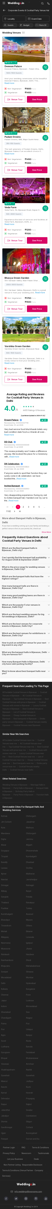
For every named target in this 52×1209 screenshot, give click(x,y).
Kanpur (29, 1035)
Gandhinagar (6, 1127)
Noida (28, 1041)
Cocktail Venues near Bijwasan (27, 725)
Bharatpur (5, 920)
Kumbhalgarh (7, 914)
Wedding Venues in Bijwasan (14, 785)
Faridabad (30, 1052)
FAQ (23, 1147)
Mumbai (29, 977)
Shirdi (28, 960)
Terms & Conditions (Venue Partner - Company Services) (22, 1173)
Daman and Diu (32, 1139)
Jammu (29, 839)
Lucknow (30, 1000)
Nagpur (29, 1018)
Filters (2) (42, 25)
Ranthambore (7, 960)
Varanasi (5, 1064)
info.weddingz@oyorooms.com (28, 1191)
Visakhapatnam (8, 1070)
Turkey (29, 908)
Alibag (4, 891)
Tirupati (4, 856)
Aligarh (29, 845)
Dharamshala (32, 851)
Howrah (29, 1093)
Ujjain (3, 1133)
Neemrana (5, 943)
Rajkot (29, 1104)
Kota (3, 828)
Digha (3, 839)
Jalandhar (5, 1110)
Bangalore (30, 989)
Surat (3, 1041)
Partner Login (9, 1147)
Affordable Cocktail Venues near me (18, 740)
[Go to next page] (14, 511)
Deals (36, 1159)
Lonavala (30, 937)
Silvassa (29, 972)
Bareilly (4, 862)
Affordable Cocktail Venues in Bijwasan (19, 692)
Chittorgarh (31, 816)
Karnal (4, 1093)
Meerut (4, 1081)
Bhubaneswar (32, 1058)
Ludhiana (5, 1047)
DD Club (8, 442)
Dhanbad (30, 862)
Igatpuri (29, 943)
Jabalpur (5, 1116)
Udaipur (29, 1029)
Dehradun (5, 1098)
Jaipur (4, 1000)
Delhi (3, 983)
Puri (28, 1024)
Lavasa (4, 868)
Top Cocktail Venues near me (21, 747)
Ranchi (4, 1087)
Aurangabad (31, 1133)
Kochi (28, 1087)
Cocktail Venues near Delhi (21, 770)
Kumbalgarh (31, 856)
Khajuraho (5, 966)
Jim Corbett (6, 822)
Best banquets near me (23, 763)
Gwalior (29, 1110)
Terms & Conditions (40, 1147)
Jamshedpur (31, 879)
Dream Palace (11, 420)
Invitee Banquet (12, 486)
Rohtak (4, 816)
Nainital (4, 879)
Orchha (29, 868)
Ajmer (4, 874)
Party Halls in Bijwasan (23, 788)
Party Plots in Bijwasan (23, 795)
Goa (28, 1012)
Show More (46, 532)
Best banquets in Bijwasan (25, 719)
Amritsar (30, 1064)
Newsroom (26, 1153)
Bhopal (4, 1058)
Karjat (28, 891)
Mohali (4, 931)
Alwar (3, 845)
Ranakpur (30, 902)
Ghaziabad (6, 1012)
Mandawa (5, 833)
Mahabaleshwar (33, 966)
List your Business (15, 1159)
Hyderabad (31, 983)
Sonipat (4, 972)
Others (29, 926)
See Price (37, 99)
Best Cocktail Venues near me (22, 757)
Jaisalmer (30, 822)
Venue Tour (17, 99)
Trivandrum (6, 926)
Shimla (4, 1121)
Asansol (29, 914)
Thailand (5, 902)
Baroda (29, 1047)
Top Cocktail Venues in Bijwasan (28, 699)
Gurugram (5, 1052)
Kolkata (4, 989)
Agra (3, 1035)
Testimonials (43, 1153)
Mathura (30, 828)
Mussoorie (5, 949)
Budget (26, 25)
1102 (8, 511)
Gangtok (4, 897)
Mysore (29, 920)
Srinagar (5, 885)
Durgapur (5, 851)
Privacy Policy (9, 1153)
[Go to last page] (20, 511)
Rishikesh (5, 954)
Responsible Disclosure (32, 1165)
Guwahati (5, 1075)
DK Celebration (11, 464)
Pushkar (4, 908)
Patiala (29, 897)
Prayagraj (30, 1098)
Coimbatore (31, 1116)
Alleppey (5, 937)
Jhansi (29, 949)
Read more (9, 83)
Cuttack (29, 1127)
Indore (4, 1006)
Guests (10, 25)
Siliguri (29, 1121)
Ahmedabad (31, 1006)
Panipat (4, 1139)
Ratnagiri (30, 885)
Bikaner (29, 931)
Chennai (4, 995)
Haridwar (30, 954)
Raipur (4, 1104)
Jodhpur (29, 1081)
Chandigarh (6, 1018)
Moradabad (6, 977)
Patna (3, 1024)
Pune (28, 995)
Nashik (29, 1070)
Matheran (30, 874)
